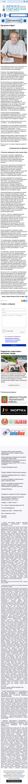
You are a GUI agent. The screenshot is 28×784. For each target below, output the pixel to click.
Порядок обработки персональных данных (13, 472)
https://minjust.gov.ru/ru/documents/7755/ (12, 581)
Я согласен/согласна (14, 781)
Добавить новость (14, 385)
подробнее (19, 772)
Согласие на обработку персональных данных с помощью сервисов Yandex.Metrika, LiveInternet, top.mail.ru (12, 485)
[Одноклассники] (22, 301)
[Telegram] (26, 301)
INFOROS (16, 510)
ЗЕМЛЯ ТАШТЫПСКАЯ (14, 20)
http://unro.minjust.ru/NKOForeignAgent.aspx (12, 687)
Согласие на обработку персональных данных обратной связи (12, 480)
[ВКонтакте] (24, 301)
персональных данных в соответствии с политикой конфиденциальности (12, 340)
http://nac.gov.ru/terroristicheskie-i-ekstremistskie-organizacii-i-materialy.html (14, 716)
